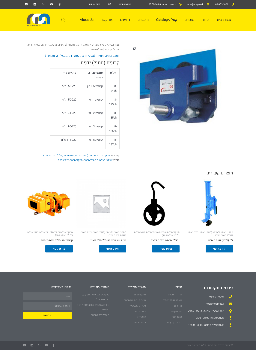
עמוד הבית (224, 19)
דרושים (125, 19)
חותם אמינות (94, 4)
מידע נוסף (219, 249)
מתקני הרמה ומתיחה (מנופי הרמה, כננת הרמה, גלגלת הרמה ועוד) (82, 56)
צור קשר (107, 19)
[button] (134, 48)
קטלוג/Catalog (166, 19)
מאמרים (143, 19)
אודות (206, 19)
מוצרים (189, 19)
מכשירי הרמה (91, 160)
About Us (87, 19)
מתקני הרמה (76, 160)
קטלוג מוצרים (99, 45)
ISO (109, 4)
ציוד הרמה (63, 160)
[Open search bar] (63, 20)
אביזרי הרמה (106, 160)
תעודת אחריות (125, 4)
